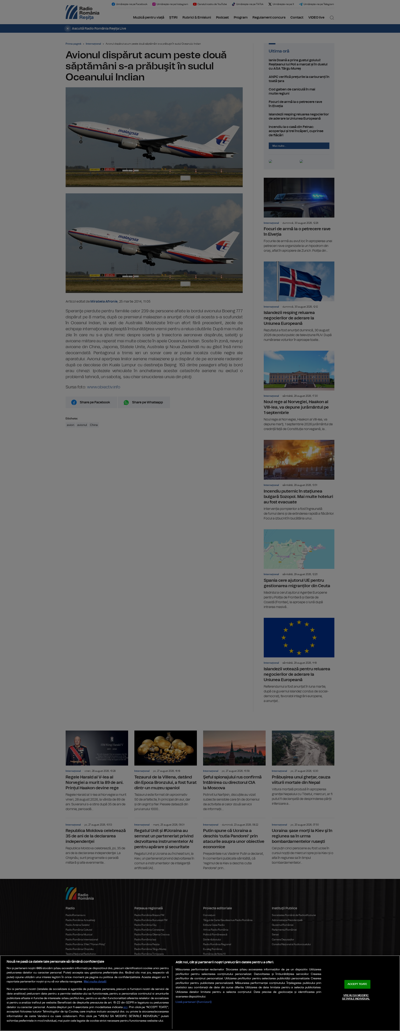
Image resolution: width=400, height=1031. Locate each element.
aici (125, 1007)
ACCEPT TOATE (357, 984)
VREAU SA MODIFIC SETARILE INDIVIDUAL (356, 997)
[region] (200, 993)
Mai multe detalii (95, 981)
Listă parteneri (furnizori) (194, 1001)
